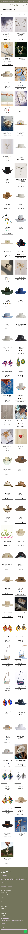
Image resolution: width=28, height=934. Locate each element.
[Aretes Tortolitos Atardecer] (7, 702)
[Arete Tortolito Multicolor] (7, 800)
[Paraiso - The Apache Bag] (7, 652)
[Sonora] (21, 218)
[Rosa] (22, 423)
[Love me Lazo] (21, 436)
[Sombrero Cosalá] (21, 123)
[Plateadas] (8, 230)
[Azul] (22, 85)
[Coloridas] (6, 230)
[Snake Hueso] (7, 484)
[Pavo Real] (21, 362)
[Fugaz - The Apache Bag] (21, 604)
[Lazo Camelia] (7, 436)
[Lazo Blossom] (21, 74)
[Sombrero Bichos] (21, 338)
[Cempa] (7, 727)
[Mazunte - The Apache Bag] (7, 677)
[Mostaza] (9, 303)
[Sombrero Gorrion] (21, 800)
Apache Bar (3, 908)
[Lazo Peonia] (21, 49)
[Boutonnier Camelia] (7, 267)
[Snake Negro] (21, 555)
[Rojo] (8, 110)
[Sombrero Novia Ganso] (21, 315)
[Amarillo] (10, 61)
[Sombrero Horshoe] (7, 460)
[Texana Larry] (7, 291)
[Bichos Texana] (21, 460)
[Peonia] (10, 110)
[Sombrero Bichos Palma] (21, 751)
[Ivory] (8, 36)
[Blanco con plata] (4, 110)
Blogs (2, 897)
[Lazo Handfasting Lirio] (7, 98)
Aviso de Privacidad (5, 894)
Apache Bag (3, 910)
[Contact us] (25, 931)
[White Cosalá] (7, 579)
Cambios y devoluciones (6, 890)
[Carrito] (26, 4)
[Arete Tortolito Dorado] (21, 628)
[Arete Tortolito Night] (7, 776)
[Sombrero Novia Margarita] (21, 727)
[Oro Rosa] (6, 448)
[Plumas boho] (7, 218)
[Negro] (18, 254)
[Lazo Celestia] (7, 123)
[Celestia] (5, 279)
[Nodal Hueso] (7, 508)
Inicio (2, 901)
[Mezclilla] (19, 591)
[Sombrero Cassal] (7, 824)
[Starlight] (21, 291)
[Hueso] (21, 254)
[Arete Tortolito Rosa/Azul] (7, 362)
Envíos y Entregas (4, 892)
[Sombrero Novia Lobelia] (7, 338)
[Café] (19, 254)
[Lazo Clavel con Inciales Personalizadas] (21, 170)
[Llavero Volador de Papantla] (21, 824)
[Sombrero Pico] (21, 243)
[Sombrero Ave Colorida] (7, 751)
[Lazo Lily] (7, 24)
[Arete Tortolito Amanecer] (7, 628)
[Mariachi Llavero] (7, 849)
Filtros (4, 14)
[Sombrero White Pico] (7, 604)
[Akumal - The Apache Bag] (21, 652)
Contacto (3, 915)
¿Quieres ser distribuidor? (6, 887)
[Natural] (23, 254)
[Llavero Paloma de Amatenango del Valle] (7, 386)
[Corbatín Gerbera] (21, 412)
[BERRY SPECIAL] (21, 532)
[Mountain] (21, 702)
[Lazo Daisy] (21, 267)
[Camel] (21, 591)
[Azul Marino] (8, 763)
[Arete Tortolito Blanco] (21, 776)
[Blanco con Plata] (6, 36)
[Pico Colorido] (21, 386)
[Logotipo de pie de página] (6, 872)
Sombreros (3, 904)
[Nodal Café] (7, 195)
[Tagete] (7, 315)
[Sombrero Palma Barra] (7, 243)
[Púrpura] (20, 85)
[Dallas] (21, 508)
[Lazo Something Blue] (7, 412)
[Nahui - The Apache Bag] (21, 677)
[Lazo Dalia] (7, 146)
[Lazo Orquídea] (7, 49)
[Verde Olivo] (3, 303)
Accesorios (3, 913)
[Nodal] (7, 170)
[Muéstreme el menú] (1, 4)
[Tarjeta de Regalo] (7, 532)
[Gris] (11, 303)
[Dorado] (8, 61)
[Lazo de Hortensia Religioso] (21, 24)
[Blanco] (6, 61)
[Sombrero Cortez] (7, 74)
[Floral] (4, 61)
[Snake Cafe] (21, 484)
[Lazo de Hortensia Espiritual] (21, 98)
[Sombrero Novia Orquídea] (21, 146)
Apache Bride (4, 906)
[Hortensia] (9, 279)
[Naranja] (18, 85)
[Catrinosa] (21, 579)
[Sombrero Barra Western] (7, 555)
